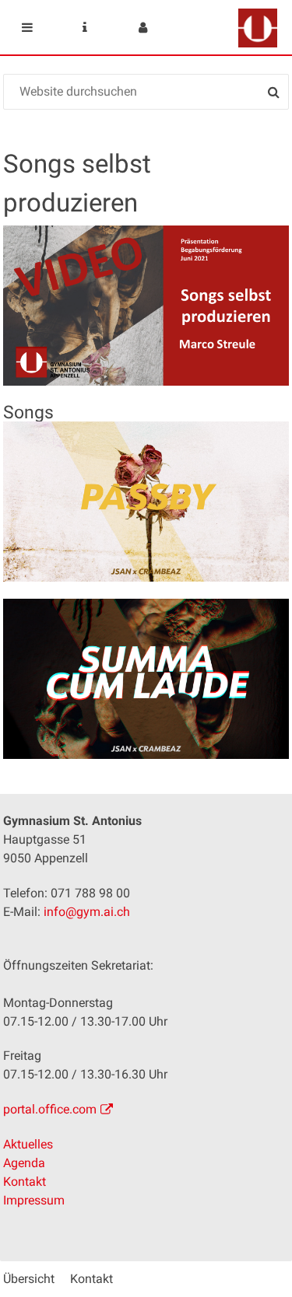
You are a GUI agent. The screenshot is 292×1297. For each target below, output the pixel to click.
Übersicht (29, 1278)
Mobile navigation (27, 27)
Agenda (24, 1162)
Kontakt (24, 1181)
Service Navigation (85, 27)
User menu (142, 27)
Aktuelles (28, 1144)
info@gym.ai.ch (87, 911)
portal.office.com (50, 1109)
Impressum (34, 1200)
